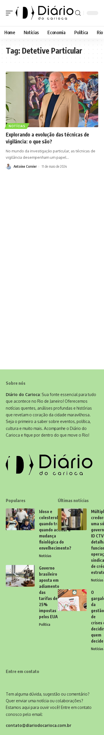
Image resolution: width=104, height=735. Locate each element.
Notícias (17, 126)
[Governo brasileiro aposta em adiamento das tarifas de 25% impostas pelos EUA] (20, 576)
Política (44, 624)
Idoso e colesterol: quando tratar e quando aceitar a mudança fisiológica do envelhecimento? (55, 529)
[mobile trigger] (11, 13)
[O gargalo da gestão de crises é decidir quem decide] (72, 600)
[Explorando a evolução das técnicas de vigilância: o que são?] (52, 99)
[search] (78, 13)
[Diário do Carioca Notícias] (45, 13)
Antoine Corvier (25, 166)
